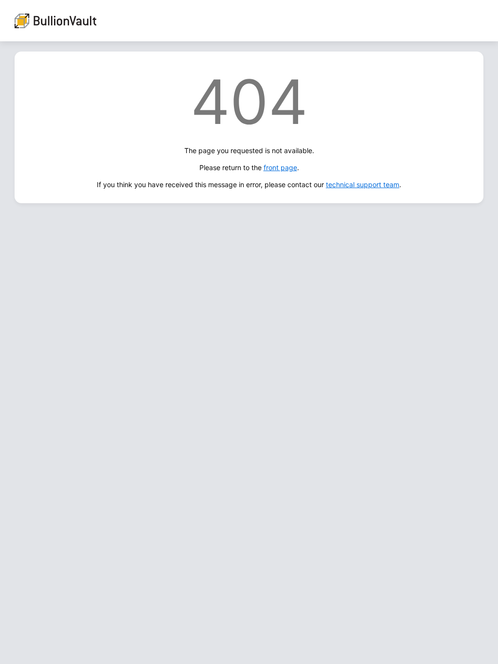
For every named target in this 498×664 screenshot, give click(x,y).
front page (280, 167)
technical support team (362, 184)
